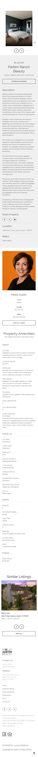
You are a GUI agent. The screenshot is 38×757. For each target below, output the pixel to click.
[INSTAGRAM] (15, 709)
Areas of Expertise (8, 692)
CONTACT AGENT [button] (19, 323)
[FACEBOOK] (4, 709)
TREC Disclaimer (8, 726)
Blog (4, 698)
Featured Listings (8, 689)
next (21, 50)
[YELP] (9, 709)
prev (16, 50)
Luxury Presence (21, 745)
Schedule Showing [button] (19, 81)
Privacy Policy (25, 750)
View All (19, 634)
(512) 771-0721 (7, 664)
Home (4, 685)
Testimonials (6, 695)
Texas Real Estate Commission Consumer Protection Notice (18, 717)
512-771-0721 (19, 310)
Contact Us (6, 701)
